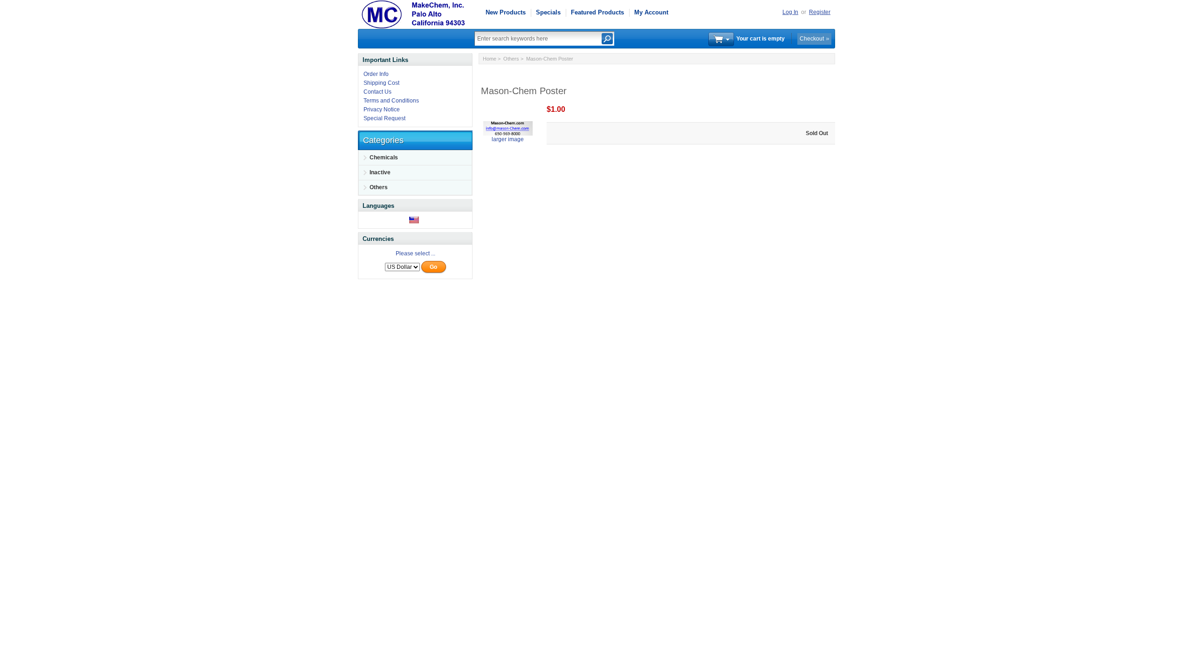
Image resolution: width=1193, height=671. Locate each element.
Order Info (376, 74)
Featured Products (597, 12)
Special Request (384, 118)
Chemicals (384, 157)
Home (489, 59)
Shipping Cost (381, 83)
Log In (790, 12)
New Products (506, 12)
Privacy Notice (381, 109)
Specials (548, 12)
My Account (651, 12)
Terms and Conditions (391, 100)
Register (819, 12)
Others (511, 59)
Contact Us (377, 92)
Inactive (380, 172)
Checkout (812, 38)
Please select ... (415, 253)
